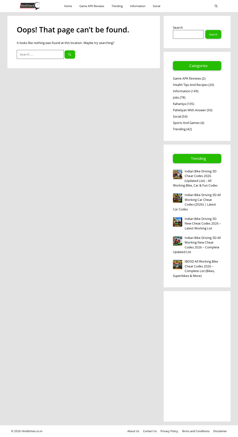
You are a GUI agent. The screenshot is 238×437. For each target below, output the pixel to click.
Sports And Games (186, 123)
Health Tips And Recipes (190, 85)
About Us (133, 431)
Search (178, 27)
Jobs (176, 97)
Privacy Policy (169, 431)
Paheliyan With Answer (189, 110)
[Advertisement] (197, 356)
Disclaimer (220, 431)
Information (137, 6)
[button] (216, 6)
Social (156, 6)
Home (68, 6)
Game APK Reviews (91, 6)
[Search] (70, 54)
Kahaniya (179, 104)
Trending (117, 6)
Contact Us (150, 431)
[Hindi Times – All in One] (38, 6)
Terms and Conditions (196, 431)
